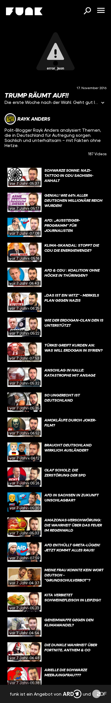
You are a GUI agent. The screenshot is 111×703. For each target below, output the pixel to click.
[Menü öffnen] (100, 10)
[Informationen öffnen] (102, 103)
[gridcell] (55, 177)
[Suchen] (87, 11)
